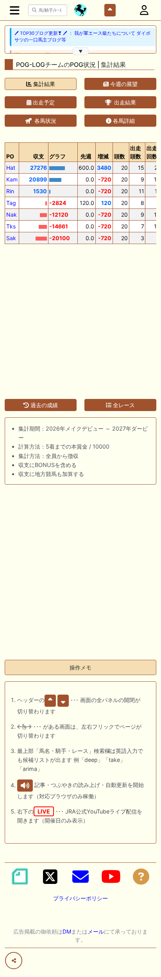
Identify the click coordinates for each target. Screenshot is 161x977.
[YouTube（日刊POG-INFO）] (111, 876)
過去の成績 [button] (43, 405)
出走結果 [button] (124, 102)
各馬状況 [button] (44, 120)
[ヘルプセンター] (141, 876)
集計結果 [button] (43, 84)
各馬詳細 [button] (123, 120)
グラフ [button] (57, 156)
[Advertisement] (80, 316)
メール (96, 931)
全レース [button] (123, 405)
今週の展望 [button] (123, 84)
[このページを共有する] (13, 960)
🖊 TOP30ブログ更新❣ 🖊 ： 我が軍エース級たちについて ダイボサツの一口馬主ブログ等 (82, 37)
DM (67, 931)
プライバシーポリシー (80, 898)
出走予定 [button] (43, 102)
